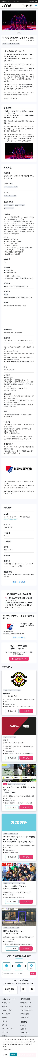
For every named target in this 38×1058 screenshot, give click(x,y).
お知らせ (4, 1025)
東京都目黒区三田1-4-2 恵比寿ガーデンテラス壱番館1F (19, 803)
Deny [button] (6, 1054)
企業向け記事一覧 (25, 1006)
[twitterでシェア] (27, 6)
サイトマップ (6, 1014)
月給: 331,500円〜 (10, 704)
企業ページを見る (19, 582)
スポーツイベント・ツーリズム (16, 883)
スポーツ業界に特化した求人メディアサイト (10, 1)
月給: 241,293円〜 (10, 895)
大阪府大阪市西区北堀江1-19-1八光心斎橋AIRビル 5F (19, 753)
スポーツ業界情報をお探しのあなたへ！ (19, 647)
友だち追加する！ (19, 659)
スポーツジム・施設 (13, 928)
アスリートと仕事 (9, 205)
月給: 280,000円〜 (10, 850)
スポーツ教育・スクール (19, 784)
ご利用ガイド (6, 1003)
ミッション (5, 1032)
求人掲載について (25, 1003)
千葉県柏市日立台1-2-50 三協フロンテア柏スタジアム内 (19, 706)
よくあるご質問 (6, 1010)
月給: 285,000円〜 (10, 751)
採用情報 (4, 1036)
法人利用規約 (24, 1014)
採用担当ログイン (25, 1017)
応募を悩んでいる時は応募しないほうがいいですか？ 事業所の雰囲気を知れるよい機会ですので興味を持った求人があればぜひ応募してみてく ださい (18, 602)
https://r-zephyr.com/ (10, 519)
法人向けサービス (19, 205)
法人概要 (8, 507)
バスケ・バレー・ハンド (10, 186)
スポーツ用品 (11, 737)
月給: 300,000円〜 (10, 800)
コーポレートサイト (8, 1028)
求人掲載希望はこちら (32, 1)
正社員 (4, 43)
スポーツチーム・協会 (13, 43)
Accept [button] (13, 1054)
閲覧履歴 (23, 1025)
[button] (5, 22)
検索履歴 (23, 1029)
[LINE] (31, 6)
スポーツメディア (13, 833)
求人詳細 (26, 711)
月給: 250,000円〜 (10, 942)
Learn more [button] (7, 1049)
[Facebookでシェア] (23, 6)
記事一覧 (4, 1021)
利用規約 (4, 1006)
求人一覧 (4, 1017)
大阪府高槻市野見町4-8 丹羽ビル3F (14, 897)
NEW (5, 784)
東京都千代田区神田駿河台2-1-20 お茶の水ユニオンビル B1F (19, 944)
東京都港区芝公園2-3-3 (11, 852)
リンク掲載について (26, 1010)
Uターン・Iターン (9, 208)
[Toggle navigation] (36, 5)
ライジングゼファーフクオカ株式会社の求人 (18, 617)
